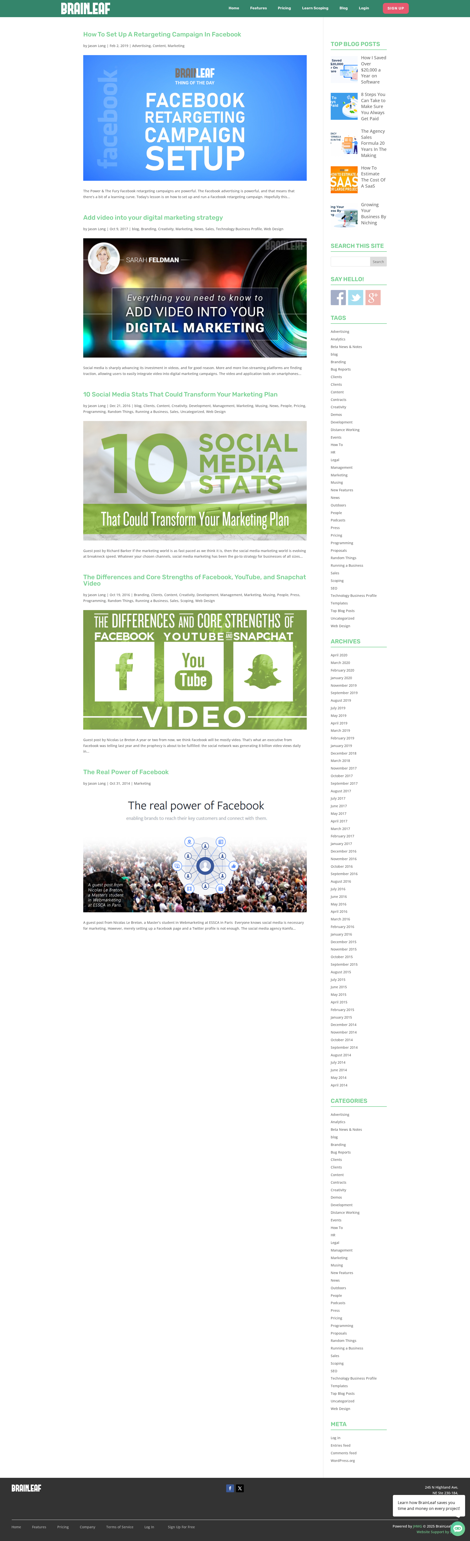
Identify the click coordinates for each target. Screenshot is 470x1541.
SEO (334, 588)
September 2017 (344, 783)
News (198, 229)
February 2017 (342, 836)
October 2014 (342, 1039)
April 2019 (339, 723)
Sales (209, 229)
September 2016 (344, 873)
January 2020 (341, 677)
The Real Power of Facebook (126, 772)
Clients (149, 405)
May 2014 (338, 1077)
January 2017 (341, 843)
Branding (148, 229)
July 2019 (338, 708)
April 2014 (339, 1085)
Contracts (338, 399)
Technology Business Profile (239, 229)
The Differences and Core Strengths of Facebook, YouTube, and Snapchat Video (194, 580)
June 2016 (339, 896)
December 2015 (343, 941)
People (286, 405)
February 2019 (342, 738)
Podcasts (338, 520)
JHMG (417, 1526)
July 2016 (338, 889)
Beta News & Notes (346, 346)
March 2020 (340, 662)
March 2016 (340, 919)
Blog (344, 8)
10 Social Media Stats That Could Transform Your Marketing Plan (180, 394)
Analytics (338, 339)
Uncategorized (192, 411)
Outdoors (338, 505)
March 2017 (340, 828)
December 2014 (343, 1024)
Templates (339, 603)
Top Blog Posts (343, 610)
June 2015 (339, 987)
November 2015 (344, 949)
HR (333, 452)
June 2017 (339, 806)
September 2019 (344, 692)
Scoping (186, 600)
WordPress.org (343, 1460)
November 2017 (344, 768)
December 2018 (343, 753)
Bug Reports (341, 369)
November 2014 (344, 1032)
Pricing (284, 8)
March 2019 (340, 730)
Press (294, 594)
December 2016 (343, 851)
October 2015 (342, 956)
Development (200, 405)
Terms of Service (119, 1527)
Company (87, 1527)
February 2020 (342, 670)
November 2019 (344, 685)
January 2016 (341, 934)
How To (337, 444)
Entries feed (341, 1445)
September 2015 (344, 964)
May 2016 (338, 904)
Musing (261, 405)
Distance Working (345, 429)
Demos (336, 414)
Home (234, 8)
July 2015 (338, 979)
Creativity (166, 229)
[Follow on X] (240, 1488)
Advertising (141, 45)
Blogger (373, 297)
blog (135, 229)
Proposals (339, 550)
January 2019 (341, 745)
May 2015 (338, 994)
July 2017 (338, 798)
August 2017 (341, 791)
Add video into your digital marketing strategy (153, 217)
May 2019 (338, 715)
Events (336, 437)
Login (364, 8)
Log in (336, 1437)
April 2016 (339, 911)
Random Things (120, 411)
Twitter (355, 297)
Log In (149, 1527)
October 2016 (342, 866)
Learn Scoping (315, 8)
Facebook (338, 297)
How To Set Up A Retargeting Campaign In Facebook (162, 34)
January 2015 (341, 1017)
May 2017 (338, 813)
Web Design (273, 229)
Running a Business (151, 411)
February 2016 (342, 926)
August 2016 (341, 881)
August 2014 (341, 1055)
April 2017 (339, 821)
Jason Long (97, 45)
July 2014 (338, 1062)
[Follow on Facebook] (230, 1488)
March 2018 (340, 760)
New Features (342, 490)
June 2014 (339, 1070)
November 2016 (344, 858)
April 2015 (339, 1002)
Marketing (176, 45)
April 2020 (339, 655)
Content (159, 45)
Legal (335, 459)
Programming (94, 411)
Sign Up (396, 8)
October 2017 (342, 775)
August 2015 (341, 972)
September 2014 (344, 1047)
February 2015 (342, 1009)
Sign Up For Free (181, 1527)
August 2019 (341, 700)
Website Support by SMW (437, 1531)
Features (258, 8)
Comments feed (344, 1453)
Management (224, 405)
